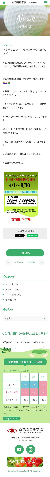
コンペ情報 (14, 294)
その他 (11, 299)
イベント (12, 284)
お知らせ (13, 289)
